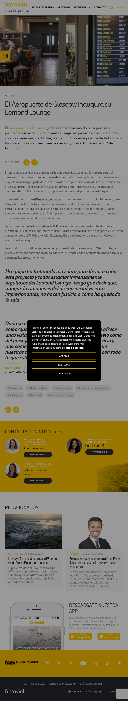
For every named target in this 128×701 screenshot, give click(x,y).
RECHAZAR (64, 364)
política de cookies (72, 347)
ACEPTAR (64, 356)
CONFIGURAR (64, 373)
